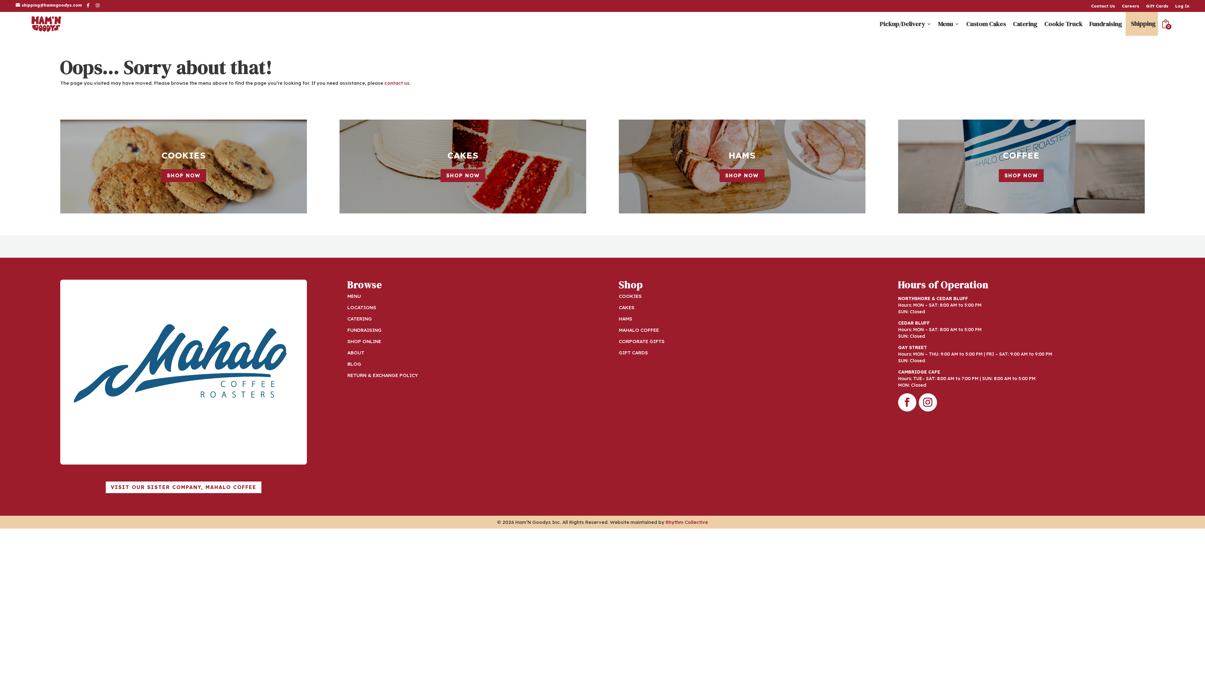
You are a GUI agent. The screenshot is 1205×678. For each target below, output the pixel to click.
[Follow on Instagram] (928, 402)
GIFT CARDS (633, 353)
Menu (945, 23)
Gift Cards (1157, 6)
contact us (397, 83)
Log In (1182, 6)
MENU (354, 296)
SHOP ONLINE (364, 341)
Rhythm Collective (687, 522)
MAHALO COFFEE (639, 330)
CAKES (627, 307)
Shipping (1143, 23)
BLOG (354, 364)
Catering (1025, 23)
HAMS (625, 319)
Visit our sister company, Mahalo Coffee (183, 487)
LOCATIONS (361, 307)
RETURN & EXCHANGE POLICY (382, 375)
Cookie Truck (1063, 23)
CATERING (359, 319)
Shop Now (184, 175)
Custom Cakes (986, 23)
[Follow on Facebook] (907, 402)
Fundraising (1106, 23)
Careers (1130, 6)
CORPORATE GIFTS (642, 341)
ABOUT (355, 353)
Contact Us (1103, 6)
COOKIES (630, 296)
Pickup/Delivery (902, 23)
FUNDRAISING (364, 330)
